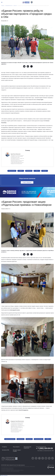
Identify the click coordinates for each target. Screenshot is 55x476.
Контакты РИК (5, 450)
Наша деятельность (8, 5)
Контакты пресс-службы (17, 450)
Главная (2, 5)
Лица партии (16, 446)
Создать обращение (27, 182)
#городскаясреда (12, 170)
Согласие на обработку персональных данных (10, 471)
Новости (15, 5)
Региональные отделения (27, 447)
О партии (4, 446)
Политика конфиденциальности (7, 469)
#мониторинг (28, 170)
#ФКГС (20, 170)
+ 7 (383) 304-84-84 (44, 448)
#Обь (37, 170)
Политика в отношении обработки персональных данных (12, 470)
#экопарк (44, 170)
